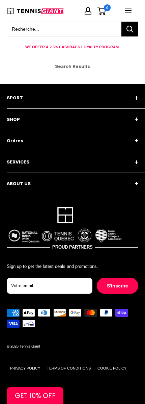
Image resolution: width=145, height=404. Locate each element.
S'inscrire (117, 285)
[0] (101, 11)
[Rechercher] (129, 29)
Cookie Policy (111, 368)
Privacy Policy (25, 368)
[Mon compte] (88, 11)
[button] (35, 395)
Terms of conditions (69, 368)
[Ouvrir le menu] (128, 10)
